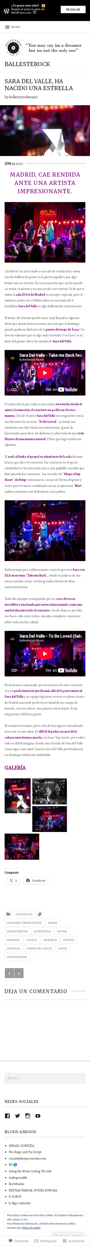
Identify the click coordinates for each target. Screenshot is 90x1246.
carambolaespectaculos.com (27, 1158)
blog (53, 923)
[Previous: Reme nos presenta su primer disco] (9, 973)
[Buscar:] (45, 1078)
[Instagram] (27, 1116)
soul (64, 948)
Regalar (73, 9)
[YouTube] (38, 1116)
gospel (14, 940)
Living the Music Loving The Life (30, 1171)
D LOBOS (15, 1196)
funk (63, 931)
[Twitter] (17, 1116)
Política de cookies (31, 1228)
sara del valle (40, 948)
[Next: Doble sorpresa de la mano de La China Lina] (19, 973)
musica (15, 948)
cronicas (43, 931)
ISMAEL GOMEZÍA (21, 1146)
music (70, 940)
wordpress (18, 957)
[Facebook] (7, 1116)
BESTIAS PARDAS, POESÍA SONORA (33, 1190)
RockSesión (16, 1184)
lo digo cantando (19, 1203)
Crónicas (25, 914)
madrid (51, 940)
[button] (18, 795)
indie (32, 940)
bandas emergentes (25, 923)
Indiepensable (18, 1177)
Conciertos (18, 931)
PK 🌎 (13, 1165)
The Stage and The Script (25, 1152)
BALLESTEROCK (27, 64)
